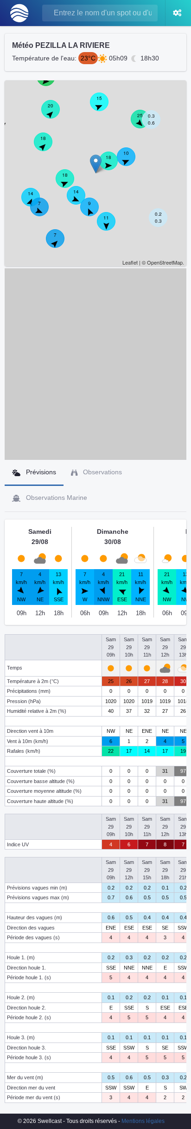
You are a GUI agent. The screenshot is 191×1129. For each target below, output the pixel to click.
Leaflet (130, 262)
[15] (104, 107)
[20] (55, 114)
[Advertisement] (95, 364)
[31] (51, 82)
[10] (131, 162)
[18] (113, 166)
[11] (111, 226)
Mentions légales (143, 1121)
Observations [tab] (101, 472)
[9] (94, 212)
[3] (8, 126)
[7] (44, 212)
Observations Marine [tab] (55, 497)
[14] (81, 200)
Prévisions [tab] (40, 472)
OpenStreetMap (165, 262)
